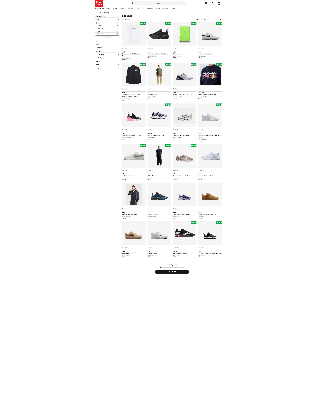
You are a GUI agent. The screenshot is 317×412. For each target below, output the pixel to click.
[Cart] (219, 3)
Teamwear (130, 8)
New (101, 12)
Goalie (137, 8)
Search (158, 3)
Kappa (175, 251)
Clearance (165, 8)
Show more (172, 272)
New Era (201, 93)
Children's (122, 8)
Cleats (108, 8)
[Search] (133, 3)
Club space (150, 8)
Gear (143, 8)
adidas (124, 52)
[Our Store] (205, 3)
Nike (149, 52)
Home (96, 12)
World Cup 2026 (99, 8)
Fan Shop (114, 8)
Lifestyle (158, 8)
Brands (173, 8)
